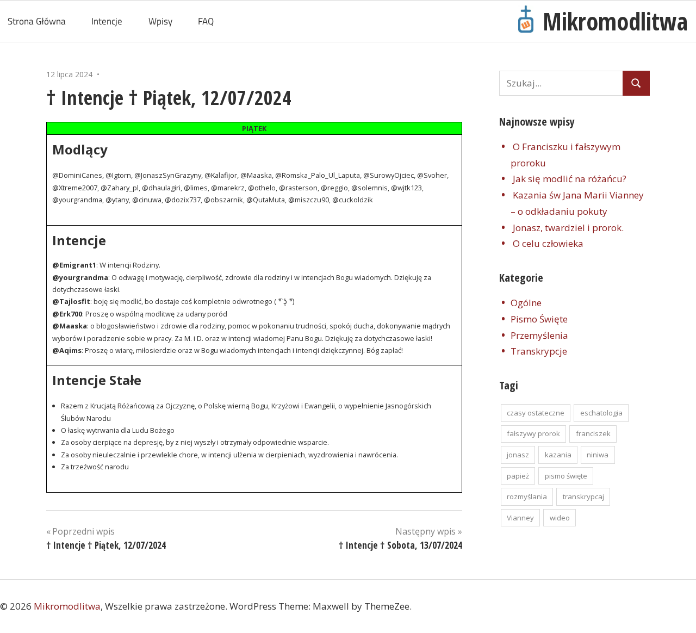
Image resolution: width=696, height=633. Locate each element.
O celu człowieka (548, 243)
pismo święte (566, 476)
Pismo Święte (539, 319)
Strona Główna (37, 21)
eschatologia (601, 413)
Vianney (520, 518)
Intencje (106, 21)
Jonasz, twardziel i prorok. (568, 227)
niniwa (597, 455)
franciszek (593, 433)
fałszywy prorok (533, 433)
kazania (558, 455)
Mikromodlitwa (615, 21)
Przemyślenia (539, 335)
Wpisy (160, 21)
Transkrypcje (539, 351)
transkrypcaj (583, 496)
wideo (560, 518)
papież (518, 476)
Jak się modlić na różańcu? (569, 178)
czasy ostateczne (535, 413)
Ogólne (526, 302)
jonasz (518, 455)
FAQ (206, 21)
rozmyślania (527, 496)
